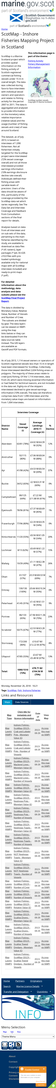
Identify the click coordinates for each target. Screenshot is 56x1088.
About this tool (40, 1081)
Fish (20, 690)
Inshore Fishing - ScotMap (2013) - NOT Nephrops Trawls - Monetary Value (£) (22, 854)
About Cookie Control (22, 1069)
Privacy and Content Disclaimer (15, 1075)
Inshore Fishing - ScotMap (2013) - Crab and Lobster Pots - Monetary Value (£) (22, 731)
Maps (5, 1032)
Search (7, 986)
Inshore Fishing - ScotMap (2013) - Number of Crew (22, 884)
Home (4, 29)
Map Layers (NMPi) (8, 731)
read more (41, 1085)
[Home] (28, 7)
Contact (13, 1061)
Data (19, 1032)
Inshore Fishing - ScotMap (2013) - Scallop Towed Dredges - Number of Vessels (24, 960)
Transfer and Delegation (15, 991)
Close (44, 1069)
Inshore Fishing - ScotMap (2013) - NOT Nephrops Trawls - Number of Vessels (23, 871)
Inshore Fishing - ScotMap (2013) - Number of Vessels (23, 894)
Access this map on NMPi (45, 731)
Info (13, 1032)
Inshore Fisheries (32, 690)
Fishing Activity (35, 60)
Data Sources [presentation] (21, 702)
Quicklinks (41, 991)
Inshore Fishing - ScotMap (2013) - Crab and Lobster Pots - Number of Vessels (22, 748)
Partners (19, 981)
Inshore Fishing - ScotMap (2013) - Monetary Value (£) (23, 788)
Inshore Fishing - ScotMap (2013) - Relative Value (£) (22, 904)
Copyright (14, 1067)
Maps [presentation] (7, 702)
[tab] (7, 702)
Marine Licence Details (26, 986)
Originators (36, 981)
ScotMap (12, 690)
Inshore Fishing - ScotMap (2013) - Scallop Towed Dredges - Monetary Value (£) (23, 944)
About (12, 1056)
